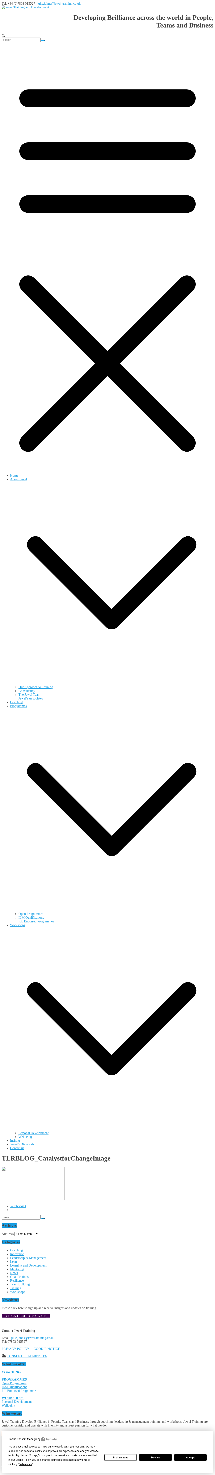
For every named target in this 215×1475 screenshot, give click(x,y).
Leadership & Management (28, 1258)
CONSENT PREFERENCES (27, 1356)
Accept (190, 1457)
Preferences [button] (25, 1464)
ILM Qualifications (31, 917)
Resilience (17, 1280)
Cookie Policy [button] (23, 1459)
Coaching (16, 702)
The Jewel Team (29, 694)
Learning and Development (28, 1265)
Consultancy (26, 691)
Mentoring (17, 1269)
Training (15, 1288)
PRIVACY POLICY (16, 1349)
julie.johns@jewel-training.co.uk (59, 3)
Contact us (17, 1148)
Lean (13, 1261)
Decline (155, 1457)
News (14, 1273)
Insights (15, 1140)
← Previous (18, 1206)
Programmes (18, 706)
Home (14, 475)
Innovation (17, 1254)
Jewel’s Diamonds (22, 1144)
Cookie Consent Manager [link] (22, 1439)
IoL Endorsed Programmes (36, 921)
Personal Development (33, 1133)
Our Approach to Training (35, 687)
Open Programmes (30, 914)
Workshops (17, 925)
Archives (8, 1233)
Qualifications (19, 1277)
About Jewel (18, 479)
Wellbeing (25, 1136)
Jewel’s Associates (30, 698)
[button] (111, 683)
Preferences (120, 1457)
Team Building (20, 1284)
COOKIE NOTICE (47, 1349)
